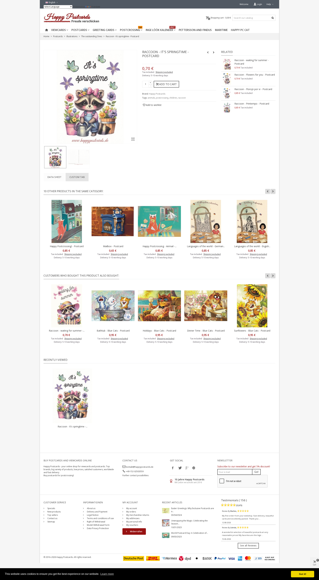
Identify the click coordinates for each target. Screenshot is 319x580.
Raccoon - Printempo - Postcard (251, 103)
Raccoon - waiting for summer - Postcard (251, 62)
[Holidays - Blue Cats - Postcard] (159, 305)
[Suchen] (272, 18)
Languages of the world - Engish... (252, 246)
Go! (256, 472)
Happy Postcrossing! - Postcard (67, 246)
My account (131, 508)
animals (151, 97)
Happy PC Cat (240, 30)
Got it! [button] (302, 574)
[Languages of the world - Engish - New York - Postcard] (252, 221)
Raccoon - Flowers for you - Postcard (254, 74)
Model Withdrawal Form (97, 525)
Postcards (79, 30)
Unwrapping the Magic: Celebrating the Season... (189, 522)
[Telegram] (194, 468)
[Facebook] (173, 468)
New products (54, 511)
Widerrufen (135, 531)
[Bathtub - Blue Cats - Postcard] (113, 305)
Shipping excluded (164, 72)
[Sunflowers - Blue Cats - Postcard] (252, 305)
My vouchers (132, 525)
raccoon (182, 97)
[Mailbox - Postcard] (113, 221)
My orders (131, 511)
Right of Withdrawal (95, 521)
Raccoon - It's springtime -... (72, 426)
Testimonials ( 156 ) (234, 500)
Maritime (221, 30)
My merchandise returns (137, 515)
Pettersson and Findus (195, 30)
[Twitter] (180, 468)
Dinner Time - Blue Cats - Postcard (206, 330)
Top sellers (52, 515)
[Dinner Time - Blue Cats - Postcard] (205, 305)
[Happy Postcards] (72, 17)
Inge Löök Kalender (160, 29)
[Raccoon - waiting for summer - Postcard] (227, 64)
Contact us (52, 518)
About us (90, 508)
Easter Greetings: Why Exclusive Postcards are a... (192, 510)
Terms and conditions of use (100, 518)
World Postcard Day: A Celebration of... (189, 533)
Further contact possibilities (135, 475)
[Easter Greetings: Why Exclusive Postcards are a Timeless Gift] (165, 510)
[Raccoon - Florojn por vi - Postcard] (227, 93)
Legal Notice (92, 515)
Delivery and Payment (96, 511)
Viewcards (58, 30)
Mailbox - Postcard (113, 246)
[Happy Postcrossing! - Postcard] (66, 221)
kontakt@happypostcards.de (139, 466)
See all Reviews (248, 545)
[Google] (187, 468)
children (173, 97)
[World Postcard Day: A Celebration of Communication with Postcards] (165, 535)
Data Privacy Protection (97, 528)
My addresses (132, 518)
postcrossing (162, 97)
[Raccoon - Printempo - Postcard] (227, 108)
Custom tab (77, 177)
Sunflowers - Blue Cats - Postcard (252, 330)
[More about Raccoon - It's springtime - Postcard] (72, 395)
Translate (95, 6)
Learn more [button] (107, 574)
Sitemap (51, 521)
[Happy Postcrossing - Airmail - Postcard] (159, 221)
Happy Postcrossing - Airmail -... (159, 246)
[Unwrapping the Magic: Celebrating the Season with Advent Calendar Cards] (165, 522)
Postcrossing (131, 29)
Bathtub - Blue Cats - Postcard (113, 330)
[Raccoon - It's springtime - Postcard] (55, 157)
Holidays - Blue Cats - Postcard (159, 330)
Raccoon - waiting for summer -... (67, 330)
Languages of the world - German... (206, 246)
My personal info (134, 521)
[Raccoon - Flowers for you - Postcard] (227, 79)
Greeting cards (103, 30)
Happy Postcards (157, 93)
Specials (51, 508)
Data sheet (54, 177)
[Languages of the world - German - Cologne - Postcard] (205, 221)
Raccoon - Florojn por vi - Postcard (253, 89)
